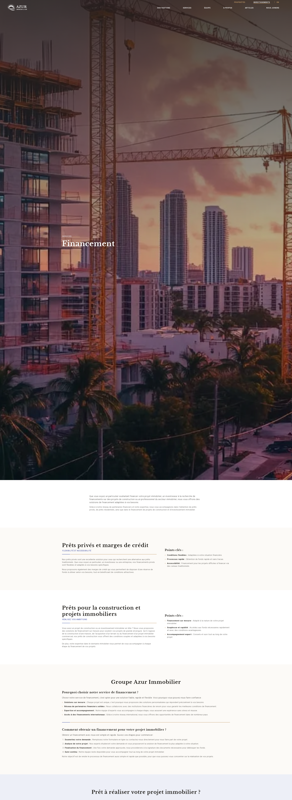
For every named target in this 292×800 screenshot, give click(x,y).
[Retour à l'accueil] (14, 7)
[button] (164, 7)
